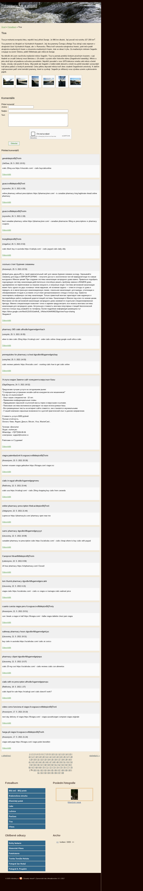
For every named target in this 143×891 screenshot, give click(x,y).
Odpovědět (6, 174)
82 (42, 770)
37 (59, 760)
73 (54, 767)
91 (38, 773)
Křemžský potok (16, 801)
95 (52, 773)
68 (37, 767)
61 (56, 765)
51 (64, 762)
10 (53, 754)
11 (56, 754)
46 (47, 762)
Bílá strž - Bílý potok (18, 791)
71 (47, 767)
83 (45, 770)
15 (70, 754)
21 (47, 757)
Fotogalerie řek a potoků (19, 6)
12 (60, 754)
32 (42, 760)
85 (52, 770)
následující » (94, 756)
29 (31, 760)
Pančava (12, 816)
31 (38, 760)
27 (68, 757)
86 (56, 770)
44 (40, 762)
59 (49, 765)
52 (68, 762)
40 (70, 760)
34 (49, 760)
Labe (11, 806)
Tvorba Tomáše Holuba (19, 859)
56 (38, 765)
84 (49, 770)
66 (30, 767)
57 (42, 765)
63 (63, 765)
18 (37, 757)
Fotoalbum (12, 27)
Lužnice (12, 811)
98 (63, 773)
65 (70, 765)
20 (44, 757)
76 (64, 767)
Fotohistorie (14, 853)
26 (64, 757)
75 (61, 767)
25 (61, 757)
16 (30, 757)
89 (66, 770)
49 (58, 762)
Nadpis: (4, 111)
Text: (3, 115)
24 (58, 757)
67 (33, 767)
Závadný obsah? (29, 878)
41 (30, 762)
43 (37, 762)
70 (44, 767)
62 (59, 765)
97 (59, 773)
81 (38, 770)
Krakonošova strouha (18, 796)
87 (59, 770)
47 (51, 762)
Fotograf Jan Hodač (17, 864)
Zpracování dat (41, 878)
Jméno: (4, 107)
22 (51, 757)
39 (66, 760)
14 (67, 754)
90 (70, 770)
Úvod (3, 27)
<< (57, 842)
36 (56, 760)
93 (45, 773)
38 (63, 760)
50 (61, 762)
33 (45, 760)
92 (42, 773)
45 (44, 762)
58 (45, 765)
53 (71, 762)
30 (35, 760)
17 (33, 757)
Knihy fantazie (15, 843)
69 (40, 767)
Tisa (11, 822)
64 (66, 765)
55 (35, 765)
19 (40, 757)
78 (71, 767)
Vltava (11, 827)
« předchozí (6, 756)
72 (51, 767)
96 (56, 773)
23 (54, 757)
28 (71, 757)
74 (58, 767)
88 (63, 770)
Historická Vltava (16, 848)
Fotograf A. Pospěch (18, 869)
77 (68, 767)
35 (52, 760)
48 (54, 762)
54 (31, 765)
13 (63, 754)
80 (35, 770)
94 (49, 773)
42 (33, 762)
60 (52, 765)
